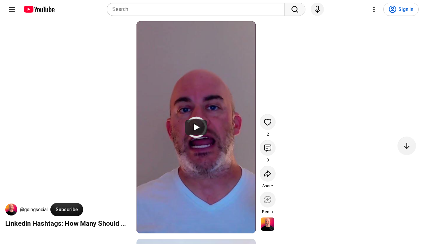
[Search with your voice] (317, 9)
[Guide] (12, 9)
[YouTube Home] (39, 9)
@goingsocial (34, 209)
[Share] (268, 174)
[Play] (196, 127)
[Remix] (268, 200)
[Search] (294, 9)
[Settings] (374, 9)
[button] (11, 209)
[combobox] (197, 9)
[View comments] (268, 148)
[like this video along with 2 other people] (268, 122)
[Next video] (407, 146)
